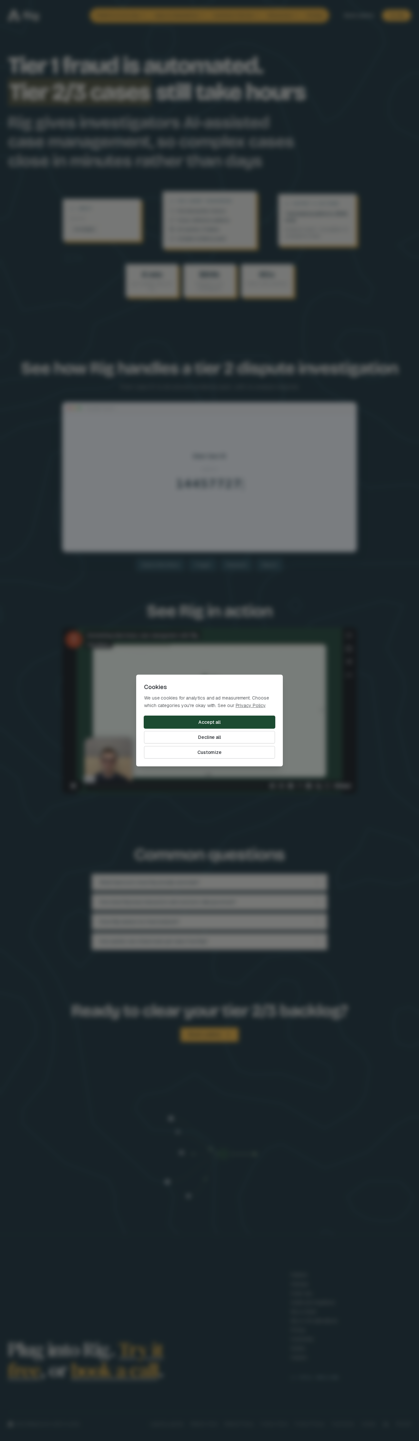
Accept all (209, 722)
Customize (209, 752)
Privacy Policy (250, 705)
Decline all (209, 737)
